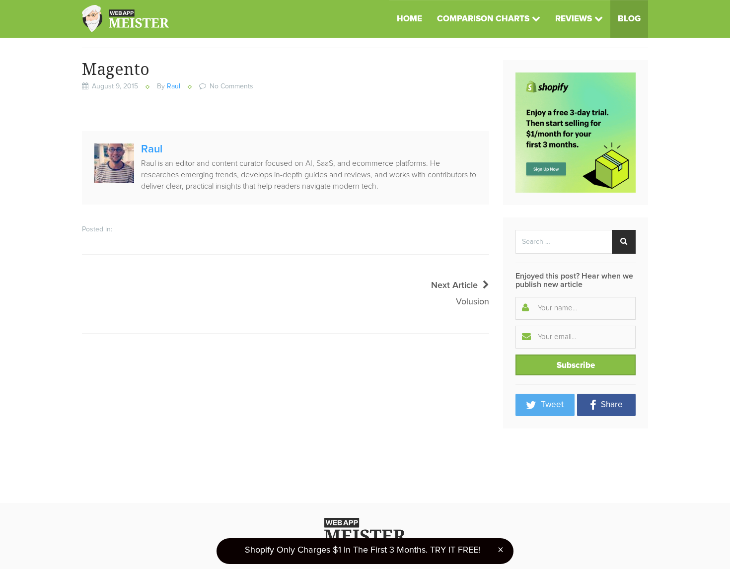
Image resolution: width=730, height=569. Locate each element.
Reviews (573, 19)
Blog (629, 19)
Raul (173, 86)
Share (611, 405)
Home (409, 19)
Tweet (551, 405)
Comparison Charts (483, 19)
